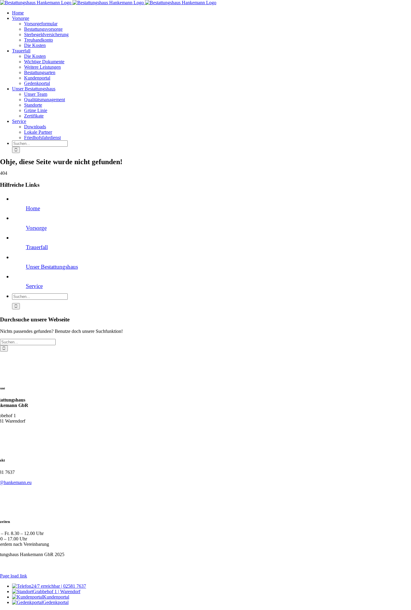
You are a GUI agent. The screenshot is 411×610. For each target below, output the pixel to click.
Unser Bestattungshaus (52, 267)
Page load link (13, 575)
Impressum (50, 565)
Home (33, 208)
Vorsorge (36, 228)
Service (34, 286)
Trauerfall (37, 247)
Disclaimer (90, 565)
